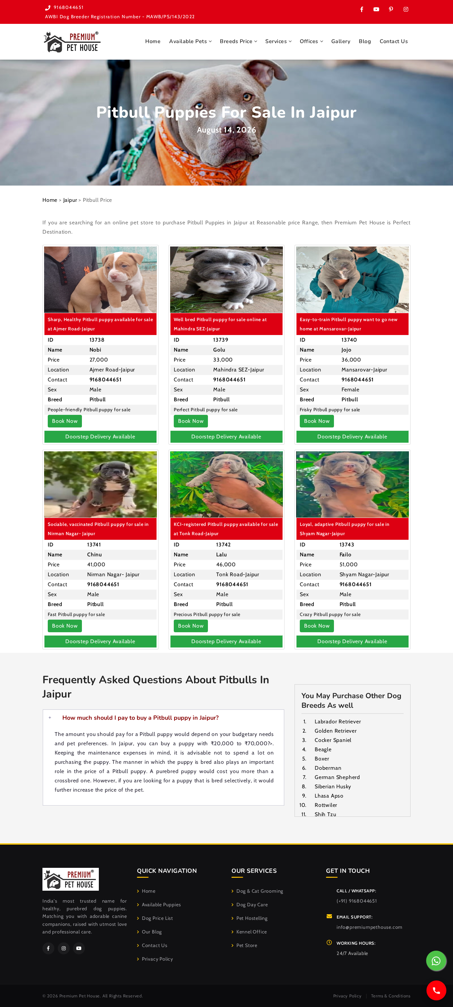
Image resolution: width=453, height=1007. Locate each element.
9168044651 (69, 7)
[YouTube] (79, 948)
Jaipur (70, 200)
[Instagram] (64, 948)
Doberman (328, 768)
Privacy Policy (157, 959)
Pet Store (246, 945)
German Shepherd (337, 777)
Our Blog (152, 932)
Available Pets (188, 41)
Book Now (65, 421)
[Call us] (436, 990)
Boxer (322, 758)
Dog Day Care (252, 905)
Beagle (323, 749)
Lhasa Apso (329, 796)
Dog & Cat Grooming (259, 891)
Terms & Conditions (391, 995)
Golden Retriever (336, 731)
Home (153, 41)
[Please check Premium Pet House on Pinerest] (391, 9)
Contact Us (394, 41)
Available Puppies (161, 905)
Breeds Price (236, 41)
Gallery (341, 41)
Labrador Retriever (338, 721)
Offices (309, 41)
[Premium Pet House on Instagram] (406, 9)
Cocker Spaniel (333, 740)
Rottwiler (326, 805)
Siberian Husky (333, 786)
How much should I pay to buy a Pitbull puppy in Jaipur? (140, 718)
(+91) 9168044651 (357, 901)
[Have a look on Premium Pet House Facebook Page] (362, 9)
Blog (365, 41)
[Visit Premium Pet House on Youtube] (376, 9)
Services (276, 41)
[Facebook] (48, 948)
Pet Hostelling (252, 918)
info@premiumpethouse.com (370, 927)
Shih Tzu (325, 814)
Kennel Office (251, 932)
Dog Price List (157, 918)
